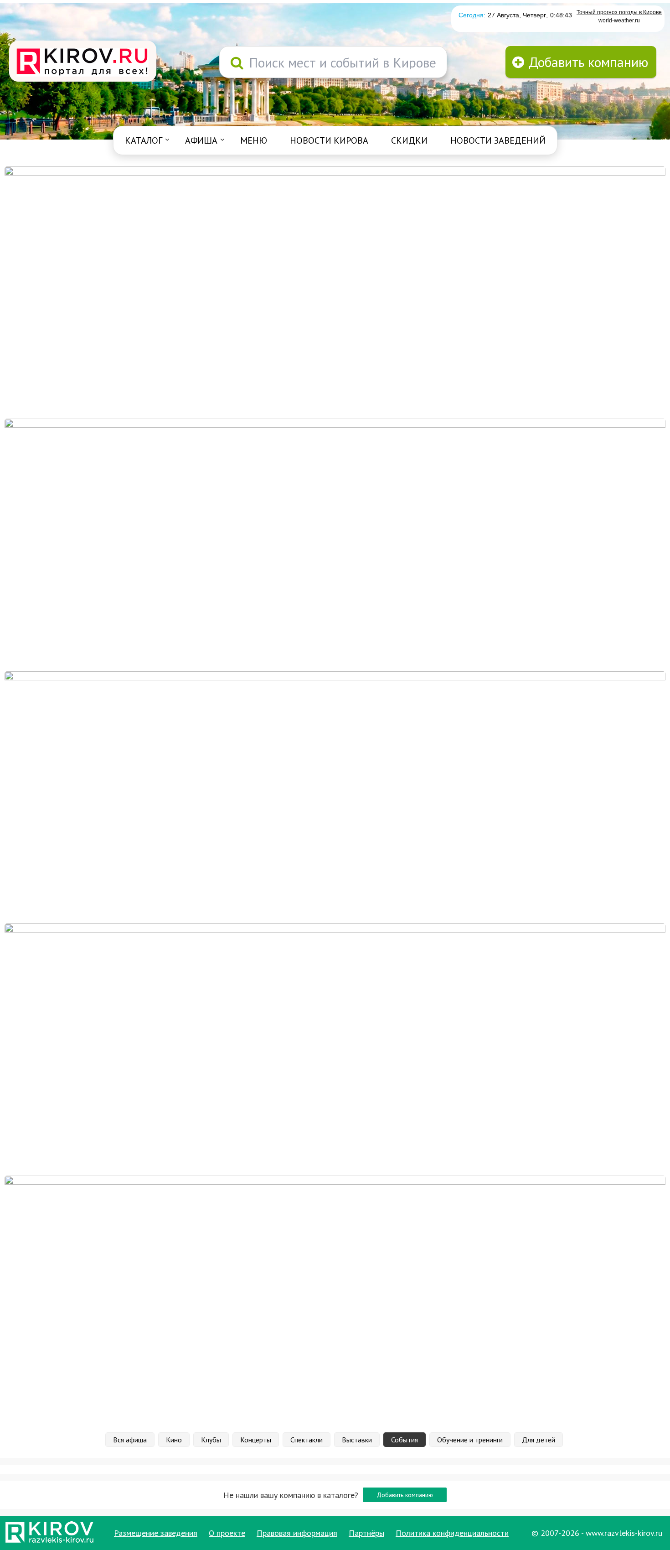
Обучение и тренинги (470, 1439)
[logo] (83, 62)
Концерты (255, 1439)
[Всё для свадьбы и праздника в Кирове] (335, 292)
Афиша (201, 140)
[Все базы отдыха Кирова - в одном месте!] (335, 544)
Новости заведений (498, 140)
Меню (253, 140)
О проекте (227, 1533)
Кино (174, 1439)
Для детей (538, 1439)
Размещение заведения (155, 1533)
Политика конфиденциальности (452, 1533)
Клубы (211, 1439)
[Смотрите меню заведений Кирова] (335, 1301)
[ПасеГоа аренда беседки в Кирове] (335, 1049)
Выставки (357, 1439)
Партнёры (366, 1533)
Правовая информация (297, 1533)
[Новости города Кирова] (335, 797)
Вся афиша (130, 1439)
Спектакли (306, 1439)
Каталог (143, 140)
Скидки (409, 140)
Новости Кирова (329, 140)
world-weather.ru (619, 20)
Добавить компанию (404, 1495)
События (404, 1439)
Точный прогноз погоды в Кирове (619, 12)
